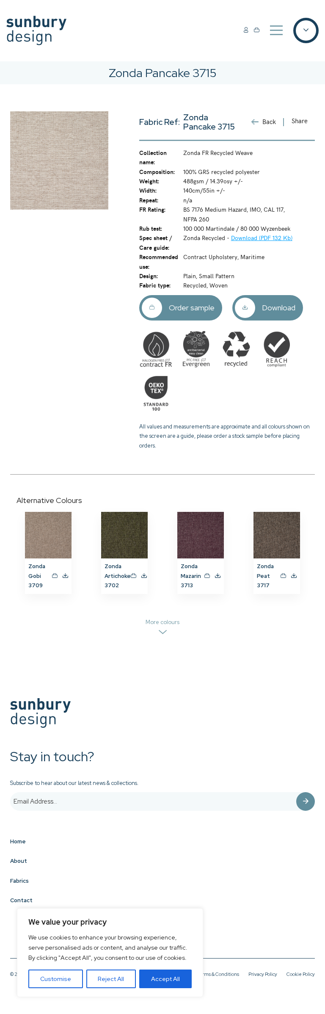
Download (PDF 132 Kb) (261, 237)
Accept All (165, 979)
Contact (21, 900)
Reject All (111, 979)
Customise (55, 979)
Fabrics (19, 880)
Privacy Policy (262, 974)
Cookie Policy (300, 974)
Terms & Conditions (218, 974)
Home (18, 841)
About (18, 861)
